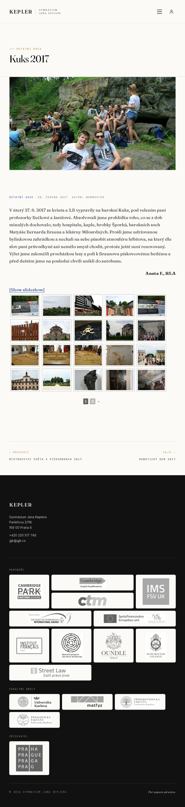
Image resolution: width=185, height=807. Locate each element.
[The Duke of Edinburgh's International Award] (50, 618)
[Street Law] (50, 672)
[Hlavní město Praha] (29, 758)
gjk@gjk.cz (17, 541)
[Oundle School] (114, 645)
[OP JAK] (71, 645)
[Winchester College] (156, 645)
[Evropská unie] (135, 618)
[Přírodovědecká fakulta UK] (140, 702)
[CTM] (92, 600)
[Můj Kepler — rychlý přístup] (171, 11)
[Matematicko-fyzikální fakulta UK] (87, 702)
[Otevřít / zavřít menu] (159, 12)
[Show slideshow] (26, 289)
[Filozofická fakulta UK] (34, 702)
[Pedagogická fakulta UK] (34, 720)
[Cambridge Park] (29, 591)
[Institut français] (29, 645)
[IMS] (156, 591)
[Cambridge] (92, 582)
